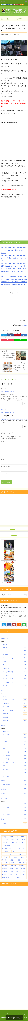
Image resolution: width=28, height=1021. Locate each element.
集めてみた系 (5, 877)
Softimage (14, 665)
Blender (14, 651)
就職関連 (14, 713)
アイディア (5, 839)
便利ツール (21, 860)
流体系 (11, 868)
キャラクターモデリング (8, 848)
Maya (14, 661)
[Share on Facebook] (10, 335)
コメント (3, 441)
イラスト (4, 842)
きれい (23, 837)
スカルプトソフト (14, 682)
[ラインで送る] (20, 339)
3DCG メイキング (14, 814)
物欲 (13, 819)
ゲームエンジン (14, 675)
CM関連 (14, 741)
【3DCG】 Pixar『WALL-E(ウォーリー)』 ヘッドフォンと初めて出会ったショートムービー (14, 250)
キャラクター (14, 755)
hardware (14, 703)
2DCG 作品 (14, 731)
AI (14, 738)
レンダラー (14, 686)
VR (14, 748)
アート (23, 839)
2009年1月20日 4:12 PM (7, 391)
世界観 (4, 860)
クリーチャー (21, 848)
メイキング (4, 798)
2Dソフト (14, 644)
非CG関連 (13, 823)
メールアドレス (5, 467)
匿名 (2, 409)
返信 (25, 404)
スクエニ (23, 851)
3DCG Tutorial (14, 811)
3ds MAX (14, 647)
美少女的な (5, 871)
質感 (11, 874)
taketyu (24, 325)
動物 (14, 766)
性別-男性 (21, 866)
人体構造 (12, 860)
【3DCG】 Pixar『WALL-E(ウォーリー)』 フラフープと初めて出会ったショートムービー (14, 258)
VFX (17, 837)
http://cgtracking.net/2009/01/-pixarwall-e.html (14, 419)
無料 (17, 868)
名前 (2, 459)
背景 (14, 773)
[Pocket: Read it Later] (7, 339)
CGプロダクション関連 (14, 700)
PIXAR (11, 837)
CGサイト (14, 696)
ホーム (3, 19)
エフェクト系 (13, 842)
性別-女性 (13, 866)
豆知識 (23, 871)
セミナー (4, 854)
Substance (14, 668)
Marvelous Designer (14, 658)
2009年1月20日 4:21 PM (7, 412)
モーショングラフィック (14, 762)
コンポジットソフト (14, 679)
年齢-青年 (4, 866)
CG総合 (13, 781)
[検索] (26, 1)
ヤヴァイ (4, 857)
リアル (22, 857)
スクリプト (14, 759)
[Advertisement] (14, 144)
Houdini (14, 654)
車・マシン (14, 776)
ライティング (13, 857)
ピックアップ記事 (14, 710)
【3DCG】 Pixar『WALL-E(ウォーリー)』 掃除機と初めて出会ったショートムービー (14, 271)
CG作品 (3, 725)
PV (14, 745)
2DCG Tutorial (14, 804)
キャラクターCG (6, 845)
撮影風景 (4, 868)
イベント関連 (14, 784)
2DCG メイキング (14, 807)
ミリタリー (13, 854)
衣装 (17, 871)
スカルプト (16, 851)
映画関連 (20, 19)
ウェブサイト (4, 474)
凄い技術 (4, 863)
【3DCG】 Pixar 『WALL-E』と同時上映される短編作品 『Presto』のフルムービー (14, 284)
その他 (13, 793)
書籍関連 (14, 720)
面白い (18, 877)
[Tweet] (4, 335)
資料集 (4, 874)
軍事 (22, 874)
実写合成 (14, 769)
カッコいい (22, 842)
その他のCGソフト (14, 672)
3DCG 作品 (14, 734)
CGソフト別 (4, 638)
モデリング (22, 854)
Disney (4, 837)
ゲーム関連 (14, 707)
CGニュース (12, 19)
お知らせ (13, 789)
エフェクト (14, 752)
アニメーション (15, 839)
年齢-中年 (21, 863)
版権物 (23, 868)
